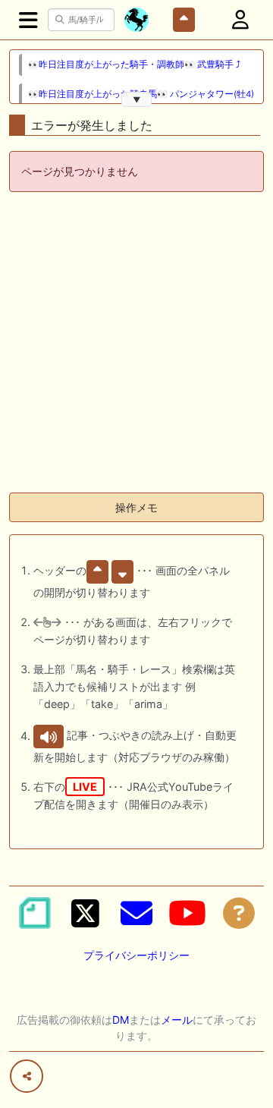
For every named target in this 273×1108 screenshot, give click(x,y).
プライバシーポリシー (136, 955)
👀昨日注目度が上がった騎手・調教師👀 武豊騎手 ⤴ (134, 64)
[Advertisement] (136, 343)
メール (177, 1019)
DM (120, 1019)
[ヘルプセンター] (239, 913)
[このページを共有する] (26, 1076)
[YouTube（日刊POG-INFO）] (187, 913)
